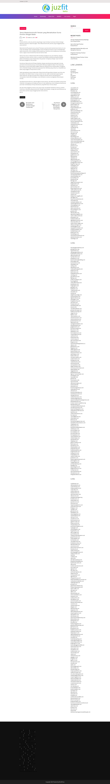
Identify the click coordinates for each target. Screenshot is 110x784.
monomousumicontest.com (77, 368)
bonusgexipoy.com (75, 435)
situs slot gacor (31, 744)
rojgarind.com (74, 313)
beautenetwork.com (75, 698)
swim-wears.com (75, 106)
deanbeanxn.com (75, 267)
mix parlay (25, 757)
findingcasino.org (75, 360)
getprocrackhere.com (76, 442)
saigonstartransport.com (77, 182)
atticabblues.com (75, 599)
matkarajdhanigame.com (77, 269)
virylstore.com (74, 115)
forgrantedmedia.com (76, 107)
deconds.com (74, 709)
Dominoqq (43, 16)
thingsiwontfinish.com (76, 474)
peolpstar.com (74, 109)
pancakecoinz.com (75, 276)
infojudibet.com (74, 264)
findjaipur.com (74, 508)
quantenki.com (74, 386)
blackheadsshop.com (76, 401)
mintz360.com (74, 292)
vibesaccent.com (75, 496)
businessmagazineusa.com (77, 387)
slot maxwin (22, 741)
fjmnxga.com (74, 180)
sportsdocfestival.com (76, 471)
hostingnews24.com (75, 636)
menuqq (31, 759)
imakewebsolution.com (76, 273)
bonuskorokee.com (75, 433)
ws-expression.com (75, 661)
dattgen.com (74, 607)
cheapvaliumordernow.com (77, 410)
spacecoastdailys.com (76, 678)
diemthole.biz (74, 156)
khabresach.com (75, 232)
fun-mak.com (74, 415)
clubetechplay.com (75, 438)
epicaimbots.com (75, 614)
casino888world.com (76, 416)
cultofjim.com (74, 509)
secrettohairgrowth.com (76, 174)
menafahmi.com (74, 649)
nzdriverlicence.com (75, 655)
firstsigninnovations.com (76, 103)
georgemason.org (75, 249)
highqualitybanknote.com (77, 634)
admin (23, 37)
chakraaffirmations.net (76, 282)
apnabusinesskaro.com (76, 237)
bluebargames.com (75, 100)
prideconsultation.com (76, 279)
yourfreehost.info (75, 534)
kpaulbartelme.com (75, 404)
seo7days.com (74, 170)
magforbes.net (74, 126)
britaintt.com (74, 707)
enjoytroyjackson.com (76, 613)
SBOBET (59, 16)
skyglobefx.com (74, 371)
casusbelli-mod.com (75, 541)
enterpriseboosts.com (76, 138)
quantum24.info (74, 384)
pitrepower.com (74, 217)
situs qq (72, 78)
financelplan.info (75, 261)
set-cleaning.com (75, 686)
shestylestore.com (75, 473)
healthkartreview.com (76, 631)
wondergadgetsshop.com (77, 552)
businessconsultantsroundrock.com (79, 703)
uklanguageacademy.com (77, 252)
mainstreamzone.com (76, 319)
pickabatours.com (75, 258)
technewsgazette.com (76, 161)
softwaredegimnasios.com (77, 675)
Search (73, 26)
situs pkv (32, 731)
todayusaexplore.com (76, 488)
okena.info (73, 558)
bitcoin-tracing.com (75, 700)
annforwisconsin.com (76, 506)
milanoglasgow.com (75, 205)
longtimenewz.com (75, 451)
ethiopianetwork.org (75, 325)
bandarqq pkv (25, 731)
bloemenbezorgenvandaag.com (78, 173)
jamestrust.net (74, 145)
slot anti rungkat (24, 738)
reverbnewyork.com (75, 515)
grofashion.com (74, 457)
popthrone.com (74, 270)
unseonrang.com (75, 339)
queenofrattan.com (75, 351)
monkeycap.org (74, 127)
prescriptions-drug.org (76, 120)
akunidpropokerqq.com (76, 559)
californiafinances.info (76, 190)
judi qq (34, 736)
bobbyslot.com (74, 288)
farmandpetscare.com (76, 333)
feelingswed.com (75, 620)
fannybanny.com (75, 445)
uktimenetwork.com (75, 485)
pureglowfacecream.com (76, 162)
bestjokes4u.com (75, 284)
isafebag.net (73, 135)
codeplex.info (74, 556)
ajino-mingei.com (75, 532)
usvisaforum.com (75, 518)
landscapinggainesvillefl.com (77, 645)
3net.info (73, 555)
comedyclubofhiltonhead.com (78, 406)
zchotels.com (74, 663)
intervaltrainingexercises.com (78, 421)
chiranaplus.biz (74, 200)
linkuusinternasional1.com (77, 547)
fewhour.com (74, 314)
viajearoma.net (74, 573)
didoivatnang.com (75, 608)
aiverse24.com (74, 693)
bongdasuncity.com (75, 301)
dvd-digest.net (74, 197)
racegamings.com (75, 462)
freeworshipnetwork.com (77, 587)
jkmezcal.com (74, 419)
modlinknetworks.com (76, 450)
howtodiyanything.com (76, 639)
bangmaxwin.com (75, 183)
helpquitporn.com (75, 633)
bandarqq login (27, 751)
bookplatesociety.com (76, 543)
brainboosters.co (75, 499)
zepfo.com (73, 665)
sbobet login (32, 757)
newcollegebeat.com (75, 514)
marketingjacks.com (75, 226)
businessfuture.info (75, 263)
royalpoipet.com (74, 424)
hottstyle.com (74, 637)
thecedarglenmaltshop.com (77, 247)
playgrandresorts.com (76, 468)
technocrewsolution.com (77, 121)
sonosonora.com (75, 546)
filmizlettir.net (74, 91)
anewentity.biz (74, 167)
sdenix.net (73, 129)
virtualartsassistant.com (76, 407)
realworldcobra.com (75, 362)
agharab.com (74, 576)
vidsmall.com (74, 390)
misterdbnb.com (75, 418)
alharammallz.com (75, 593)
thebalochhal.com (75, 492)
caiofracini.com (74, 336)
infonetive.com (74, 185)
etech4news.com (75, 616)
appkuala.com (74, 168)
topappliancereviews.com (77, 228)
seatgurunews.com (75, 553)
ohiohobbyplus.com (75, 529)
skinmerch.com (74, 517)
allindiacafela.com (75, 212)
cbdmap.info (74, 266)
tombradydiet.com (75, 538)
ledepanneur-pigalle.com (77, 196)
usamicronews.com (75, 456)
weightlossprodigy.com (76, 295)
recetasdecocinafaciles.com (77, 581)
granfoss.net (74, 211)
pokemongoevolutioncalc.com (78, 459)
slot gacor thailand (29, 769)
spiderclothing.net (75, 550)
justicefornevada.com (76, 328)
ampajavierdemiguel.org (76, 497)
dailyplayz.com (74, 441)
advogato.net (74, 133)
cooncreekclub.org (75, 94)
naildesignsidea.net (75, 582)
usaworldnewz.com (75, 486)
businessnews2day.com (76, 392)
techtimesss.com (75, 113)
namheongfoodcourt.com (77, 203)
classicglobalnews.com (76, 704)
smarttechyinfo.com (75, 296)
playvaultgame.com (75, 467)
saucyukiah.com (74, 88)
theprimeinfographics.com (77, 409)
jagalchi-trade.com (75, 521)
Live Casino (67, 16)
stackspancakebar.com (76, 202)
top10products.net (75, 256)
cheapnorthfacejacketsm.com (78, 535)
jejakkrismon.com (75, 155)
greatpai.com (74, 584)
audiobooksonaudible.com (77, 696)
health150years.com (75, 118)
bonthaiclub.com (75, 540)
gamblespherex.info (75, 372)
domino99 (26, 730)
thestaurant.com (75, 425)
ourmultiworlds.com (75, 92)
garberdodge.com (75, 104)
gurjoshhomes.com (75, 537)
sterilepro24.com (75, 395)
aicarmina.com (74, 503)
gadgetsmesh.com (75, 327)
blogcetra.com (74, 342)
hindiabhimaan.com (75, 231)
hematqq (27, 760)
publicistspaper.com (75, 689)
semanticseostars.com (76, 317)
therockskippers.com (76, 209)
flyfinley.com (74, 278)
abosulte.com (74, 692)
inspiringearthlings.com (76, 640)
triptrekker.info (74, 377)
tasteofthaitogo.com (75, 176)
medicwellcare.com (75, 389)
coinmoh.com (74, 604)
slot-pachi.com (74, 302)
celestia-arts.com (75, 97)
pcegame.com (74, 658)
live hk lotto (73, 69)
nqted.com (73, 654)
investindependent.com (76, 642)
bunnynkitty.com (75, 177)
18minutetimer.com (75, 316)
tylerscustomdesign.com (76, 110)
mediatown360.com (75, 218)
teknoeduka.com (75, 668)
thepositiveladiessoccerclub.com (78, 579)
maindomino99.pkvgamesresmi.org (28, 771)
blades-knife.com (75, 355)
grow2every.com (75, 628)
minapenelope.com (75, 524)
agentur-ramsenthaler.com (77, 374)
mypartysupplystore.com (77, 505)
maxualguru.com (75, 299)
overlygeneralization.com (77, 323)
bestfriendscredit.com (76, 562)
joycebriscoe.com (75, 502)
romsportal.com (74, 470)
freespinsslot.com (75, 304)
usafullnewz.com (75, 483)
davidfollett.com (74, 512)
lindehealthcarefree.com (76, 253)
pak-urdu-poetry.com (76, 340)
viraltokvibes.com (75, 123)
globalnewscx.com (75, 346)
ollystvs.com (74, 345)
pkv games (22, 97)
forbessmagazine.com (76, 623)
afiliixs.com (73, 591)
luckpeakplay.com (75, 454)
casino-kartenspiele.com (76, 139)
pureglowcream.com (76, 171)
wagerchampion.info (75, 366)
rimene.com (73, 194)
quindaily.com (74, 690)
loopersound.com (75, 523)
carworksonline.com (75, 112)
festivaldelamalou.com (76, 101)
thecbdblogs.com (75, 234)
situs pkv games (74, 72)
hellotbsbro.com (75, 331)
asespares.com (74, 596)
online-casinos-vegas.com (77, 223)
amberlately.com (75, 500)
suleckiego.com (74, 238)
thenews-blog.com (75, 669)
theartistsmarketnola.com (77, 199)
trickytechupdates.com (76, 229)
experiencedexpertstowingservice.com (80, 400)
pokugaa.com (74, 465)
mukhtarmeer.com (75, 651)
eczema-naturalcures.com (77, 566)
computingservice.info (76, 334)
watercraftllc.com (75, 588)
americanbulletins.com (76, 594)
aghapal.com (74, 569)
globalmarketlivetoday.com (77, 625)
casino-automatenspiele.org (77, 141)
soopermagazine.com (76, 677)
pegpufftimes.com (75, 95)
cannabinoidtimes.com (76, 308)
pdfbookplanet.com (75, 349)
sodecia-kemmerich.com (76, 413)
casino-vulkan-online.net (76, 215)
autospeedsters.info (75, 365)
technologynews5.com (76, 666)
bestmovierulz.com (75, 520)
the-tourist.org (74, 132)
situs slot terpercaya (29, 739)
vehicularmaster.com (76, 494)
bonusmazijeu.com (75, 430)
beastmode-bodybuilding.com (78, 260)
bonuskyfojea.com (75, 432)
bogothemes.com (75, 531)
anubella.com (74, 695)
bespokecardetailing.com (77, 561)
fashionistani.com (75, 619)
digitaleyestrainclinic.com (77, 220)
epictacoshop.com (75, 187)
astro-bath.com (74, 567)
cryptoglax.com (74, 527)
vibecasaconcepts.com (76, 383)
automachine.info (75, 363)
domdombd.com (75, 439)
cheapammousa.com (76, 578)
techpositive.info (75, 337)
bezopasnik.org (74, 179)
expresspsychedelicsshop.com (78, 617)
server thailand (28, 766)
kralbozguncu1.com (75, 643)
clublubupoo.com (75, 429)
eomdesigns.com (75, 375)
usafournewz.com (75, 491)
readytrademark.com (76, 680)
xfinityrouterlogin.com (76, 225)
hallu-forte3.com (75, 206)
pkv (71, 74)
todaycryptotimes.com (76, 671)
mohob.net (73, 293)
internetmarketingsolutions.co (78, 343)
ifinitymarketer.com (75, 447)
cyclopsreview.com (75, 605)
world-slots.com (74, 272)
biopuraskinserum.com (76, 188)
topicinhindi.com (75, 250)
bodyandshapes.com (76, 701)
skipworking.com (75, 148)
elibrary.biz (73, 564)
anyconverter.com (75, 151)
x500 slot (26, 734)
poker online (27, 763)
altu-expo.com (74, 570)
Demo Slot (51, 16)
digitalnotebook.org (75, 298)
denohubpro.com (75, 354)
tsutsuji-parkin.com (75, 575)
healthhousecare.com (76, 629)
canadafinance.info (75, 191)
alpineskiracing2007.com (76, 214)
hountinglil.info (74, 281)
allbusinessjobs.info (75, 255)
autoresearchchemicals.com (77, 235)
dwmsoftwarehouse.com (76, 611)
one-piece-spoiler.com (76, 357)
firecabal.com (74, 622)
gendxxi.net (73, 378)
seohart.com (74, 684)
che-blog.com (74, 275)
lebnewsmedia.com (75, 544)
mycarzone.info (74, 381)
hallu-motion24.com (75, 208)
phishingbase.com (75, 460)
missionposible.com (75, 222)
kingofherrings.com (75, 164)
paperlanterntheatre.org (76, 585)
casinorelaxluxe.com (75, 436)
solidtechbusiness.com (76, 397)
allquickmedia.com (75, 159)
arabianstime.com (75, 598)
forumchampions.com (76, 98)
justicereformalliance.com (77, 526)
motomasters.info (75, 380)
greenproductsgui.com (76, 310)
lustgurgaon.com (75, 285)
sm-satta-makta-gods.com (77, 674)
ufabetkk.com (74, 158)
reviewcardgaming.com (76, 398)
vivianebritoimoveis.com (76, 124)
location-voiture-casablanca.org (78, 403)
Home (35, 16)
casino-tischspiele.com (76, 142)
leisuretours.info (75, 330)
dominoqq (73, 77)
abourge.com (74, 590)
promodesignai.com (75, 687)
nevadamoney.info (75, 193)
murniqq (22, 760)
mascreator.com (75, 648)
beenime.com (74, 412)
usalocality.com (74, 489)
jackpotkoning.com (75, 448)
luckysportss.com (75, 453)
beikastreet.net (74, 89)
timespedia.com (74, 153)
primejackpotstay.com (76, 464)
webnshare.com (74, 322)
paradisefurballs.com (76, 305)
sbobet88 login (27, 736)
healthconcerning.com (76, 311)
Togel (74, 16)
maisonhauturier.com (76, 646)
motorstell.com (74, 116)
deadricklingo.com (75, 369)
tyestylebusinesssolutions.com (78, 422)
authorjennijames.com (76, 572)
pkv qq (21, 730)
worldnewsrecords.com (76, 394)
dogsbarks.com (74, 610)
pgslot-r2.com (74, 660)
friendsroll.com (74, 549)
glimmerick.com (74, 511)
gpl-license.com (74, 626)
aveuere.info (74, 307)
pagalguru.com (74, 657)
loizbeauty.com (74, 150)
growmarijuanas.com (76, 320)
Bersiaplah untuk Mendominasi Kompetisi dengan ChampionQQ (30, 105)
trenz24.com (74, 147)
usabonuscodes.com (76, 672)
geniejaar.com (74, 287)
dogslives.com (74, 348)
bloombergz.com (75, 136)
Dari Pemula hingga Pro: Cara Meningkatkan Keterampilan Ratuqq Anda (56, 105)
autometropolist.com (76, 601)
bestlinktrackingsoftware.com (78, 427)
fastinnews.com (74, 444)
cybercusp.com (74, 706)
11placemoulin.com (75, 290)
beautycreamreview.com (76, 602)
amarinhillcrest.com (75, 130)
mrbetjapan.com (75, 165)
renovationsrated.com (76, 681)
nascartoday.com (75, 652)
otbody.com (73, 144)
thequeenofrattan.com (76, 352)
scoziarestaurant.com (76, 683)
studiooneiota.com (75, 358)
